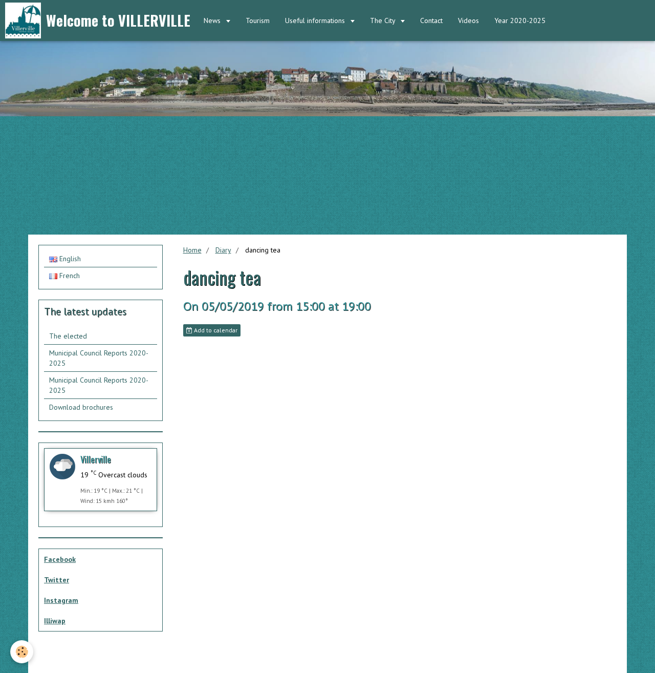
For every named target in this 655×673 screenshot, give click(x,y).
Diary (223, 250)
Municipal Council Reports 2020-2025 (98, 358)
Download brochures (81, 407)
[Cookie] (21, 651)
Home (192, 250)
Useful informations (316, 20)
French (68, 275)
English (69, 258)
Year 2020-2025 (519, 20)
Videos (468, 20)
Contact (431, 20)
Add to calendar (214, 330)
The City (383, 20)
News (213, 20)
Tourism (258, 20)
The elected (68, 336)
